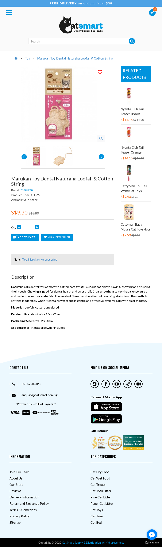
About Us (15, 478)
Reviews (15, 491)
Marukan (26, 190)
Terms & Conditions (23, 510)
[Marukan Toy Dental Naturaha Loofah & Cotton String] (101, 138)
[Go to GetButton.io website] (152, 542)
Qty (13, 227)
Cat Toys (96, 510)
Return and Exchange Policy (29, 503)
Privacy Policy (19, 516)
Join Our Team (19, 472)
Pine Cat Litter (100, 497)
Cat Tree (96, 516)
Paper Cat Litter (101, 503)
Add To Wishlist (59, 237)
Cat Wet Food (100, 478)
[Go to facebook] (152, 534)
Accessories (49, 259)
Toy (27, 58)
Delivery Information (24, 497)
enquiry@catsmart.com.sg (40, 395)
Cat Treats (97, 484)
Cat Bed (96, 522)
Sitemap (15, 522)
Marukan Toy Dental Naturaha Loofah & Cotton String (75, 58)
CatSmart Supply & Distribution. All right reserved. (93, 542)
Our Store (16, 484)
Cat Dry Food (99, 472)
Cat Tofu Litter (100, 491)
